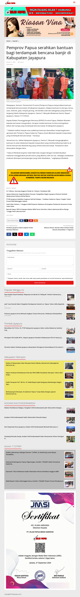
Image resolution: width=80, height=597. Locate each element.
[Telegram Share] (26, 234)
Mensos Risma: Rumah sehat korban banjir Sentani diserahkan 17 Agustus (59, 228)
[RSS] (36, 220)
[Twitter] (26, 220)
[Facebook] (21, 220)
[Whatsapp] (32, 234)
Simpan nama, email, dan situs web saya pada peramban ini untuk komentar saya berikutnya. (40, 278)
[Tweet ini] (14, 234)
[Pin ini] (20, 234)
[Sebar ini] (8, 234)
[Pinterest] (31, 220)
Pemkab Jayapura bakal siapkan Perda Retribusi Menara (19, 228)
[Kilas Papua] (10, 2)
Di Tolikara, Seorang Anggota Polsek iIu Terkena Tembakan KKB (28, 191)
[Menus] (74, 2)
